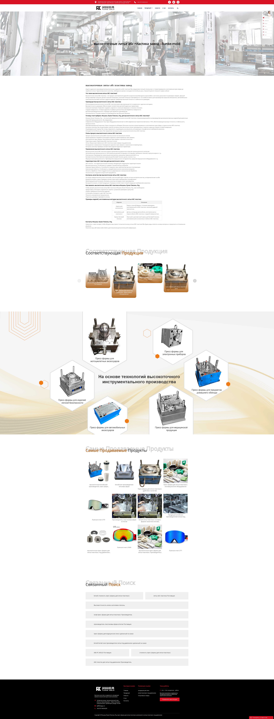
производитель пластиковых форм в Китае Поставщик (112, 624)
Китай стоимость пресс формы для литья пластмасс (112, 596)
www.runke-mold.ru (102, 228)
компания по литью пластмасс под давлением (149, 715)
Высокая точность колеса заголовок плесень (109, 605)
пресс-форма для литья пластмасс (126, 715)
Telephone (267, 20)
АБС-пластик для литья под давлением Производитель (113, 662)
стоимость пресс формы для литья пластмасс (155, 653)
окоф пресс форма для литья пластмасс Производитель (113, 615)
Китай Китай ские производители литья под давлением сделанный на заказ (120, 643)
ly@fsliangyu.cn (101, 706)
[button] (195, 281)
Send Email (267, 17)
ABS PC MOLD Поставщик (102, 653)
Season (266, 29)
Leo (265, 26)
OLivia (266, 23)
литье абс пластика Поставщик (164, 596)
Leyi (265, 34)
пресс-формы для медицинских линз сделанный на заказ (113, 634)
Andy (266, 32)
